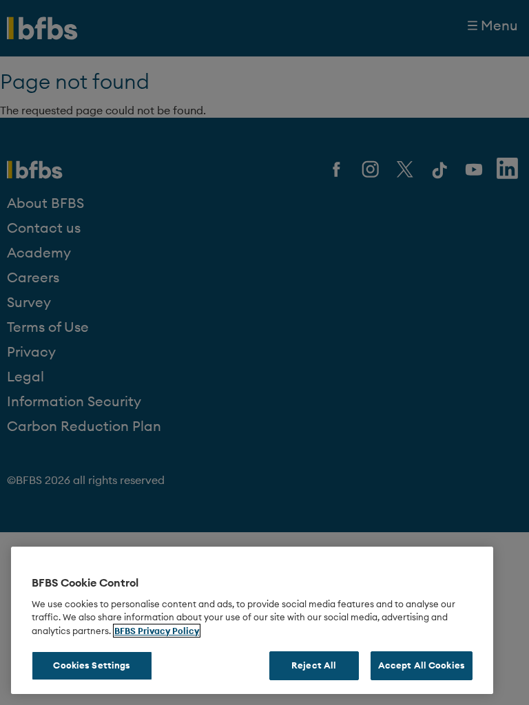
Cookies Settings (91, 665)
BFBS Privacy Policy (156, 630)
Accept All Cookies (421, 665)
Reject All (313, 665)
